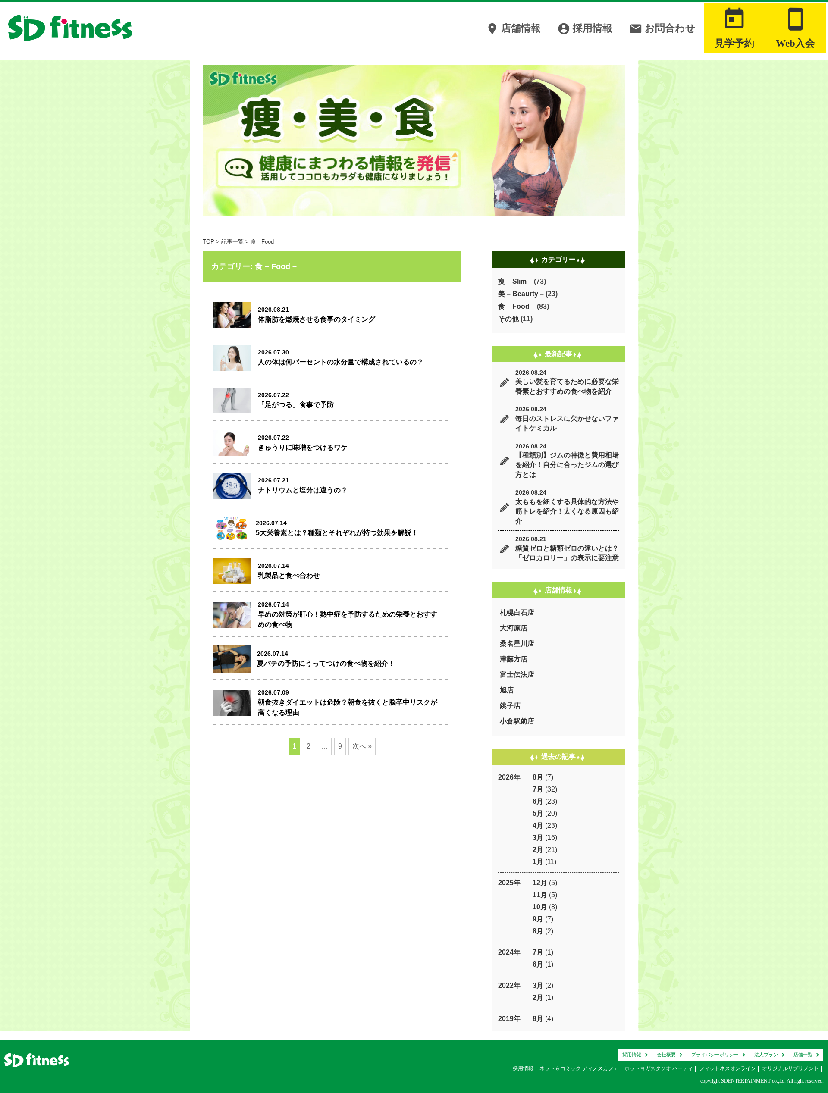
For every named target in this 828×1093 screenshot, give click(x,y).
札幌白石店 (517, 612)
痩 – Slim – (515, 281)
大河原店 (513, 628)
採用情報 (584, 28)
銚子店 (510, 705)
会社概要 (666, 1054)
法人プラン (766, 1054)
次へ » (362, 746)
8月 (538, 777)
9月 (538, 919)
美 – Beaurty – (521, 294)
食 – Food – (516, 306)
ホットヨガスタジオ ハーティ (658, 1068)
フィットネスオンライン (727, 1068)
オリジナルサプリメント (790, 1068)
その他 (508, 319)
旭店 (507, 690)
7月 (538, 789)
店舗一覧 (803, 1054)
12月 (540, 882)
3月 (538, 837)
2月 (538, 849)
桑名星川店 (517, 643)
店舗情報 (513, 28)
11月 (540, 895)
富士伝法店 (517, 674)
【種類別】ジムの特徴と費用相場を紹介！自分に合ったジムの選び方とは (567, 464)
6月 (538, 801)
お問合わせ (662, 28)
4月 (538, 825)
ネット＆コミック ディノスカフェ (578, 1068)
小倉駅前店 (517, 721)
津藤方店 (513, 659)
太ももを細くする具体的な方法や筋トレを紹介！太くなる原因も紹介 (567, 511)
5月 (538, 813)
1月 (538, 861)
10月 (540, 907)
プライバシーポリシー (715, 1054)
